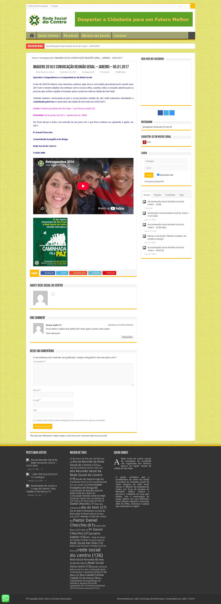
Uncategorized (46, 58)
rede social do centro (86, 552)
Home (35, 58)
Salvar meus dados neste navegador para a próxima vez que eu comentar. (70, 420)
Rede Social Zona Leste (87, 564)
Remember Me (166, 175)
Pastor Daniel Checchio (83, 522)
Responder (127, 337)
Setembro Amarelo (80, 583)
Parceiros (71, 36)
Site (35, 410)
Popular (157, 195)
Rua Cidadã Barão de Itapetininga (85, 579)
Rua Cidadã (89, 574)
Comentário (39, 361)
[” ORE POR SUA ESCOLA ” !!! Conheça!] (27, 474)
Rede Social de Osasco (81, 546)
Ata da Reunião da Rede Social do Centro (87, 463)
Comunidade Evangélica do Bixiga (86, 486)
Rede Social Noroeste (84, 559)
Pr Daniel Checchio (86, 531)
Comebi (81, 485)
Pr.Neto (83, 530)
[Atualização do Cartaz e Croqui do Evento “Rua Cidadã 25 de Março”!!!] (27, 486)
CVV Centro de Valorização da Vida (87, 501)
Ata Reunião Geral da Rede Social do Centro (86, 475)
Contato (54, 6)
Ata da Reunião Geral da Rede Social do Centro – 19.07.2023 (41, 462)
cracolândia (97, 498)
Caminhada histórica (80, 482)
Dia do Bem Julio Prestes (87, 512)
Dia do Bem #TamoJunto (84, 511)
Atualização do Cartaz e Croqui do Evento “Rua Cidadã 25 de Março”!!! (41, 488)
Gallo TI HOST (188, 599)
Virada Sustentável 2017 (83, 584)
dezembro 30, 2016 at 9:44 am (120, 325)
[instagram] (173, 6)
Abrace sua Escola (96, 36)
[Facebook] (167, 6)
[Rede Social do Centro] (47, 20)
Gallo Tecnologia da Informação (149, 599)
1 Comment (104, 72)
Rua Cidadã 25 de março (87, 576)
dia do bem (93, 507)
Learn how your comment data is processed (86, 435)
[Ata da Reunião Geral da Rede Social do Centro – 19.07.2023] (27, 460)
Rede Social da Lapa (94, 540)
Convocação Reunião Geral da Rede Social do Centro (87, 497)
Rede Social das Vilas (86, 543)
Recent (147, 195)
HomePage (32, 35)
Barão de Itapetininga (90, 479)
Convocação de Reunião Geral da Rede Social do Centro (86, 491)
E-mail (36, 400)
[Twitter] (170, 6)
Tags (181, 195)
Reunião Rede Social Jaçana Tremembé (87, 570)
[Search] (192, 6)
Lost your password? (154, 181)
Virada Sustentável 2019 (88, 588)
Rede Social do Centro (45, 72)
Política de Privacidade (38, 6)
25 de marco (77, 458)
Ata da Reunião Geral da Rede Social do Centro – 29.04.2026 (72, 46)
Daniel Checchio (82, 503)
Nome (36, 390)
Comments (170, 195)
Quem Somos (48, 36)
